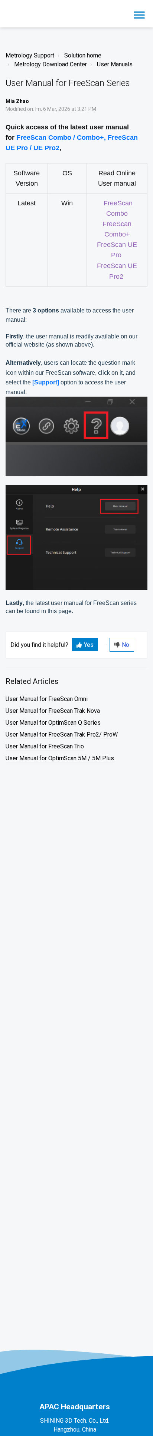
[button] (139, 13)
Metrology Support (30, 55)
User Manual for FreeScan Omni (47, 698)
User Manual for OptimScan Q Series (53, 722)
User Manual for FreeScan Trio (45, 746)
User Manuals (115, 64)
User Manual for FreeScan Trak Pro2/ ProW (62, 734)
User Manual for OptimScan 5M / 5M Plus (60, 758)
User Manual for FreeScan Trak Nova (53, 710)
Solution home (82, 55)
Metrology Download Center (50, 64)
